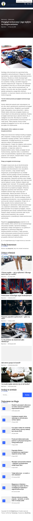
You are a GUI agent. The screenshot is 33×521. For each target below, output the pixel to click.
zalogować (10, 248)
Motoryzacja (11, 19)
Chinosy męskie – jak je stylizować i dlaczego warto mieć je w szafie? (16, 273)
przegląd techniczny (14, 222)
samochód (27, 240)
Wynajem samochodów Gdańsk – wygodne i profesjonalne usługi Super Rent (21, 463)
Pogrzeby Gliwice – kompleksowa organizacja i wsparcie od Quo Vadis (20, 452)
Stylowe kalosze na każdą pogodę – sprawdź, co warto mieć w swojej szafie (20, 498)
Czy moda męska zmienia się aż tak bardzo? (15, 384)
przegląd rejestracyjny (9, 240)
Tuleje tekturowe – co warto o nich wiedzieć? (21, 474)
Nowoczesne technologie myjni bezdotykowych (16, 295)
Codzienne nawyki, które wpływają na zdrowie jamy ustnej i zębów (20, 418)
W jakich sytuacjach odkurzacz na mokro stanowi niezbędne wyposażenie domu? (21, 406)
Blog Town (3, 26)
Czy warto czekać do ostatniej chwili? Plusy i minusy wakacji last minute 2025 (21, 429)
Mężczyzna (4, 19)
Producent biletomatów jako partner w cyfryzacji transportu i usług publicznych (21, 440)
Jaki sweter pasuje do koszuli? (10, 363)
